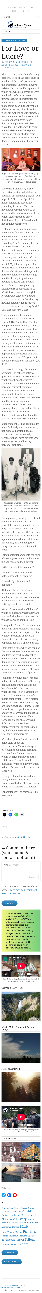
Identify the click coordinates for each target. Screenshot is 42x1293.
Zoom (24, 1244)
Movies (15, 1226)
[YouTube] (15, 1195)
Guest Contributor (16, 62)
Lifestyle (22, 1222)
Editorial (15, 1215)
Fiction (5, 1219)
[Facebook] (9, 1195)
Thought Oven (8, 1239)
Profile (5, 1235)
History (21, 1219)
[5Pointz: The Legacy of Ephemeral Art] (30, 1152)
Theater (31, 1235)
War (16, 1244)
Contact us (10, 1253)
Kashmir (6, 1222)
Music (24, 1226)
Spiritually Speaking (18, 1235)
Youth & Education (14, 40)
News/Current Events (12, 1232)
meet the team (11, 1262)
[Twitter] (4, 1195)
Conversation (15, 1211)
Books (24, 1208)
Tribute (30, 1239)
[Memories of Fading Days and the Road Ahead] (11, 1173)
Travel (20, 1239)
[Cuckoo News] (21, 25)
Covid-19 (27, 1211)
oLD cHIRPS (9, 903)
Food (12, 1219)
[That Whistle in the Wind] (30, 1173)
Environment (28, 1215)
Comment (32, 877)
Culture (6, 1215)
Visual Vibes (7, 1244)
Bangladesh (7, 1208)
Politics (29, 1231)
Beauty (17, 1208)
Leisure (14, 1222)
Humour (31, 1219)
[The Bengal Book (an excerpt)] (11, 1152)
